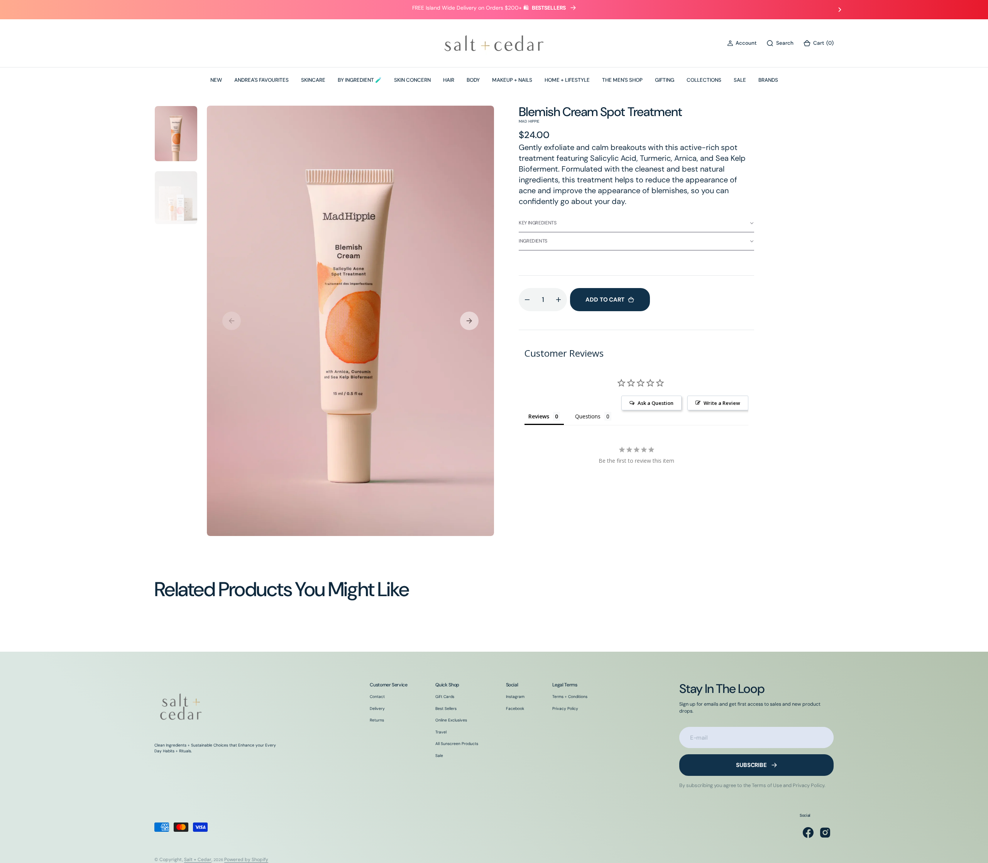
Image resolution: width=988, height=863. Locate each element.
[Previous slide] (148, 9)
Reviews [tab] (538, 416)
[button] (741, 43)
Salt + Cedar (197, 859)
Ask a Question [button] (655, 402)
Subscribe (751, 765)
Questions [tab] (588, 416)
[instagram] (825, 832)
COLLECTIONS (704, 80)
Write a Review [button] (722, 402)
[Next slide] (839, 9)
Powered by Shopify (246, 859)
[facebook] (808, 832)
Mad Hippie (529, 121)
